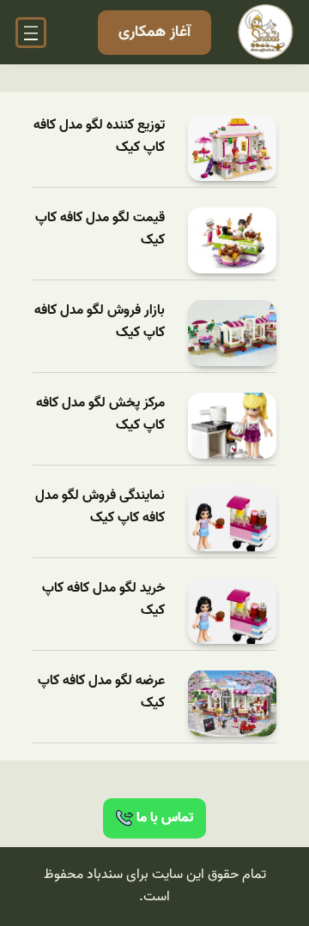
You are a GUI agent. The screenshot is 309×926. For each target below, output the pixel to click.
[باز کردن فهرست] (30, 32)
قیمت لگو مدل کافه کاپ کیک (100, 229)
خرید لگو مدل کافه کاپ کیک (103, 600)
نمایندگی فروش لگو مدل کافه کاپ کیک (100, 507)
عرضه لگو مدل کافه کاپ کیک (101, 692)
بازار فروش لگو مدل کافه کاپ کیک (99, 322)
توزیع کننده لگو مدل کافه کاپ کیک (99, 137)
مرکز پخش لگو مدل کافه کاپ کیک (100, 414)
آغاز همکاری (154, 32)
